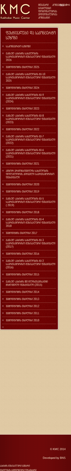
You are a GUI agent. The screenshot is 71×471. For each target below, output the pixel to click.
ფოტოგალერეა (47, 11)
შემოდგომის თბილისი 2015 (22, 274)
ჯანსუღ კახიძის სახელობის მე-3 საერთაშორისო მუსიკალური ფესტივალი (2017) (30, 243)
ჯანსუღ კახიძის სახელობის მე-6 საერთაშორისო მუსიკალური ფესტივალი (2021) (30, 153)
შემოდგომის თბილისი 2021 (22, 163)
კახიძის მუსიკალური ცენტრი (15, 465)
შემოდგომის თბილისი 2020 (22, 184)
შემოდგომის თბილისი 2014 (22, 292)
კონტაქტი (44, 17)
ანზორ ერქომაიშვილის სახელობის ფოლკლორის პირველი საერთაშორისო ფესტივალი (30, 174)
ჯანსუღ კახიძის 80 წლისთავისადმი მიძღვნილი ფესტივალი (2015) (27, 283)
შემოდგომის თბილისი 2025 (22, 67)
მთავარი (43, 5)
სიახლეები (44, 8)
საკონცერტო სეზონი (18, 46)
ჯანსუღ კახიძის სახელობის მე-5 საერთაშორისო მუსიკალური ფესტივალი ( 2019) (30, 202)
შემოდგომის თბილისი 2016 (22, 253)
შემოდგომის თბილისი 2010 (22, 320)
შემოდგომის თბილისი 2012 (22, 306)
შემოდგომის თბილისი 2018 (22, 212)
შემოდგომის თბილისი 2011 (22, 313)
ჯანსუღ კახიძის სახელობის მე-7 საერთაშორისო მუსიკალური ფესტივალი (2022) (30, 140)
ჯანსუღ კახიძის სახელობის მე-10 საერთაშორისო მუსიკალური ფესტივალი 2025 (30, 77)
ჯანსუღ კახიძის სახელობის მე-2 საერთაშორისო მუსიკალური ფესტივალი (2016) (30, 264)
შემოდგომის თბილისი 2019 (22, 191)
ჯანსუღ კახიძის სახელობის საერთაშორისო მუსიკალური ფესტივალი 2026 (30, 57)
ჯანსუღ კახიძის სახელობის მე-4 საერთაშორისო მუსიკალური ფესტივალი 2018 (30, 223)
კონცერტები (59, 5)
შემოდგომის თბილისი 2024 (22, 88)
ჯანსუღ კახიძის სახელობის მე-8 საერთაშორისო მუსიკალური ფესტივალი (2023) (30, 119)
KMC (56, 449)
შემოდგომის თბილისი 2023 (22, 108)
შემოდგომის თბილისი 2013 (22, 299)
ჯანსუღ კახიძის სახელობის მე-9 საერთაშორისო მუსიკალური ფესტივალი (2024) (30, 98)
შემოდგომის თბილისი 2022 (22, 129)
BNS (63, 457)
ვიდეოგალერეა (47, 14)
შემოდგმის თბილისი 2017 (21, 233)
